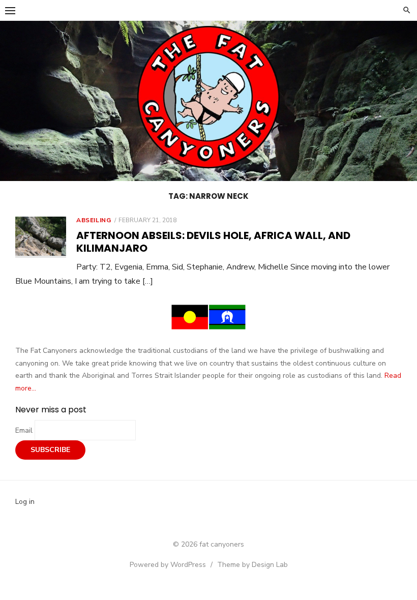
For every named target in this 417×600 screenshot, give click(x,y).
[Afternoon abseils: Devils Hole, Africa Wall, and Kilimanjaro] (40, 237)
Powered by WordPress (168, 564)
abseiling (93, 220)
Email (25, 430)
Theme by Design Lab (252, 564)
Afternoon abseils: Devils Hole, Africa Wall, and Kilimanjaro (213, 241)
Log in (25, 501)
